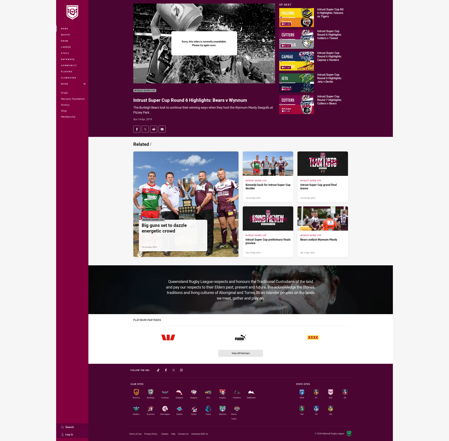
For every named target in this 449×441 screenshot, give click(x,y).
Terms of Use (135, 433)
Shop (64, 110)
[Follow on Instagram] (181, 370)
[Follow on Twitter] (173, 370)
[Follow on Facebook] (166, 370)
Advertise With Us (199, 433)
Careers (164, 433)
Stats (65, 53)
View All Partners (241, 353)
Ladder (66, 47)
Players (66, 71)
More (64, 83)
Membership (68, 116)
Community (69, 65)
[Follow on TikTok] (158, 370)
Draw (64, 40)
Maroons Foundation (73, 98)
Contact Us (183, 433)
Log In (69, 434)
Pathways (68, 59)
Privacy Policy (150, 433)
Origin (64, 92)
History (65, 104)
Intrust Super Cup (144, 90)
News (64, 28)
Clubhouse (68, 77)
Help (173, 433)
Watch (65, 34)
